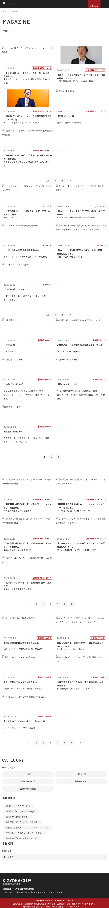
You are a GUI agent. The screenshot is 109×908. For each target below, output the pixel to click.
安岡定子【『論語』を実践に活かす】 (22, 838)
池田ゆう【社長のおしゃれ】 (19, 805)
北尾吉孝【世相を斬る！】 (18, 816)
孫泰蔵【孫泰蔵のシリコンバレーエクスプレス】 (27, 827)
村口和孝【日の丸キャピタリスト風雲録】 (24, 833)
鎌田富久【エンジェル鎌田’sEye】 (21, 811)
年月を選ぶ (8, 857)
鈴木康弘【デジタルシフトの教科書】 (22, 822)
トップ (5, 11)
